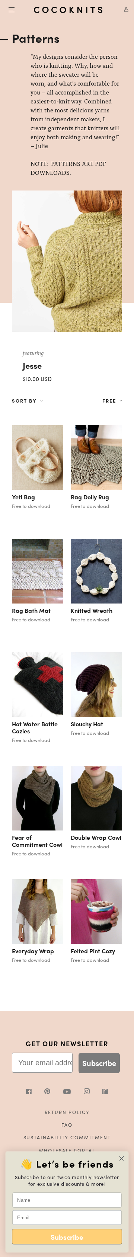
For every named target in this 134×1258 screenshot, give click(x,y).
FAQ (67, 1124)
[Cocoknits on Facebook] (35, 1092)
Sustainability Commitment (67, 1137)
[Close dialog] (122, 1158)
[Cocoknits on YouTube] (73, 1092)
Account (123, 10)
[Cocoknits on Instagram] (93, 1092)
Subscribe (99, 1062)
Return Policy (67, 1111)
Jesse (32, 365)
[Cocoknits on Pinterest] (53, 1092)
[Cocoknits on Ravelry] (105, 1092)
